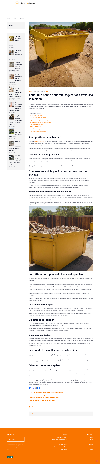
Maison (30, 91)
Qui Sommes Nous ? (62, 437)
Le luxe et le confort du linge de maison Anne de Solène (44, 397)
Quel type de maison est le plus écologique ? (41, 395)
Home (8, 18)
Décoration (90, 444)
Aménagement (89, 442)
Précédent (35, 414)
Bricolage (91, 446)
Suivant (88, 414)
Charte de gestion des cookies (59, 439)
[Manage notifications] (97, 461)
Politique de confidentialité (60, 446)
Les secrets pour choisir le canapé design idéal (42, 400)
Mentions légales (63, 444)
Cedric (47, 91)
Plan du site (64, 449)
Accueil (91, 437)
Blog (15, 18)
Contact (65, 442)
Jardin (91, 449)
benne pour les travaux (39, 141)
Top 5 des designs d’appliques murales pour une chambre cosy (46, 392)
